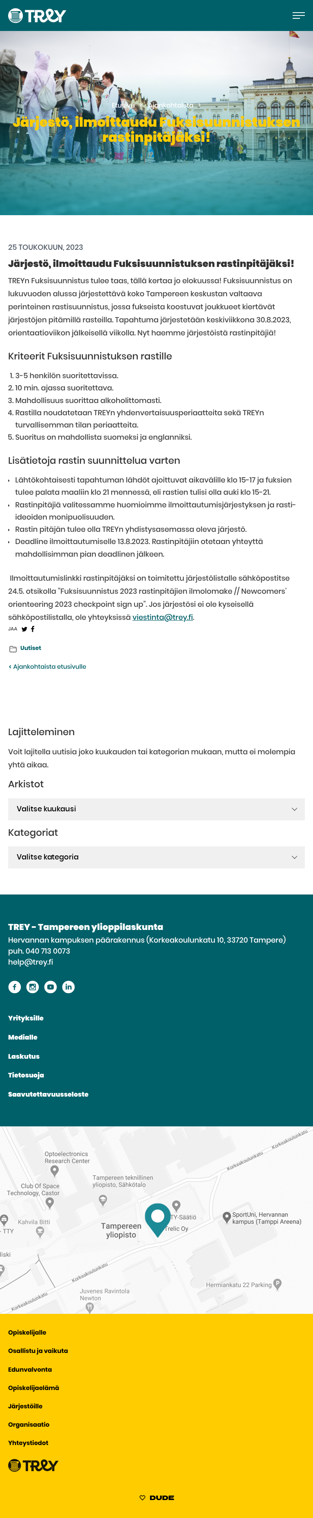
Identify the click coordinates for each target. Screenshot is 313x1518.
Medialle (22, 1038)
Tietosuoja (26, 1076)
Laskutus (24, 1057)
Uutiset (30, 648)
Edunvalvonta (30, 1370)
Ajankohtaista (171, 106)
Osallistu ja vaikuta (38, 1351)
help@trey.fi (30, 962)
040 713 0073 (48, 951)
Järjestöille (25, 1407)
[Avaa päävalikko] (298, 15)
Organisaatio (28, 1425)
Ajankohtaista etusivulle (49, 667)
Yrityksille (26, 1019)
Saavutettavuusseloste (48, 1095)
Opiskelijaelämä (33, 1389)
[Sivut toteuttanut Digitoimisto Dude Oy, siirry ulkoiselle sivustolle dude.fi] (156, 1499)
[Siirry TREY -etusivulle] (33, 1470)
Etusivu (123, 106)
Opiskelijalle (27, 1333)
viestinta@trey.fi (162, 617)
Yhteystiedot (28, 1444)
